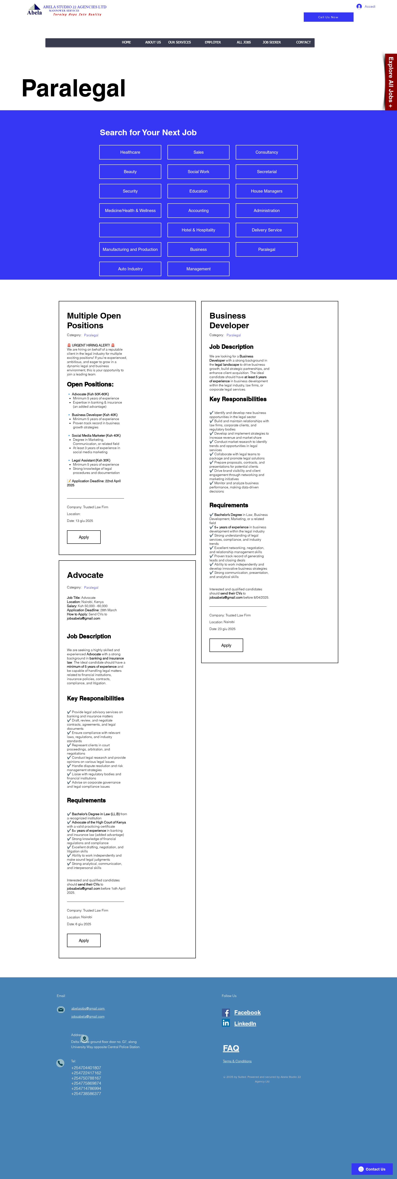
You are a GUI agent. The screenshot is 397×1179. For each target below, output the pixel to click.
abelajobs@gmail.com (87, 1008)
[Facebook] (226, 1013)
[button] (180, 42)
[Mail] (61, 1009)
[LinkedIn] (226, 1023)
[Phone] (60, 1063)
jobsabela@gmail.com (226, 597)
